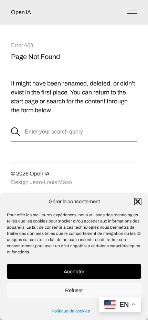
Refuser (74, 290)
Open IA (21, 12)
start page (24, 101)
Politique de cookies (71, 311)
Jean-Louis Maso (51, 182)
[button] (137, 201)
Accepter (74, 271)
